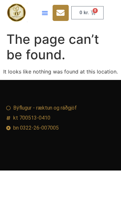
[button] (45, 13)
